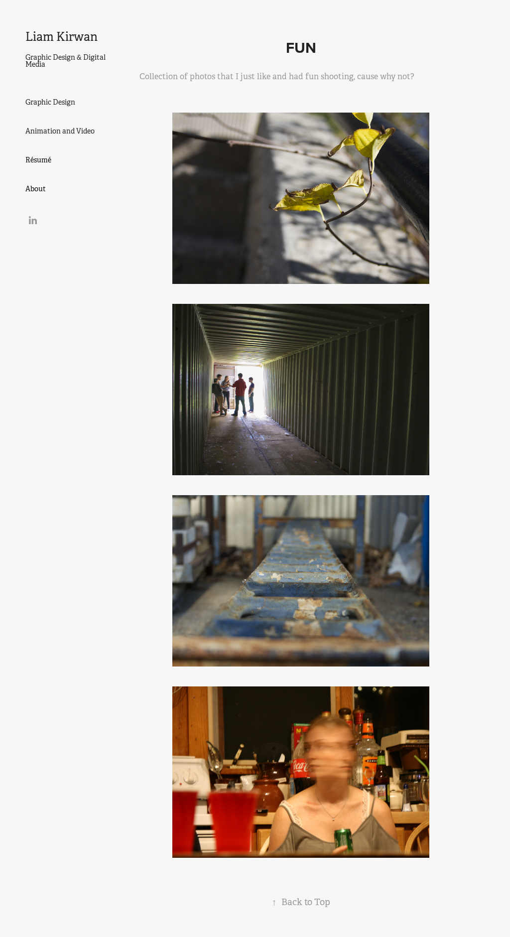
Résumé (38, 159)
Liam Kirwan (61, 36)
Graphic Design (50, 102)
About (35, 188)
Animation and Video (60, 131)
